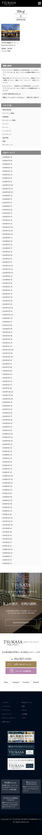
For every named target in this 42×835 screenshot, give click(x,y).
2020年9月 (6, 402)
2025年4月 (6, 213)
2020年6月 (6, 413)
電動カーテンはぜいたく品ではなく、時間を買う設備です (21, 97)
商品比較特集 (7, 110)
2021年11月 (6, 353)
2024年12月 (7, 227)
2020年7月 (6, 409)
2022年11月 (6, 311)
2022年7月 (6, 325)
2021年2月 (6, 385)
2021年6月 (6, 371)
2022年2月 (6, 343)
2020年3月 (6, 423)
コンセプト (5, 702)
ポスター (24, 710)
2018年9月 (6, 486)
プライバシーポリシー (8, 718)
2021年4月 (6, 378)
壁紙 (4, 141)
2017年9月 (6, 528)
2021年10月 (6, 357)
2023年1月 (6, 304)
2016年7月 (6, 560)
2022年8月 (6, 322)
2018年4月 (6, 504)
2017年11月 (6, 521)
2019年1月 (6, 472)
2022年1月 (6, 346)
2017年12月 (6, 518)
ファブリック (7, 134)
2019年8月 (6, 448)
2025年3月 (6, 216)
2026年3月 (6, 174)
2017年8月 (6, 532)
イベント (5, 127)
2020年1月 (6, 430)
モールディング (8, 145)
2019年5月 (6, 458)
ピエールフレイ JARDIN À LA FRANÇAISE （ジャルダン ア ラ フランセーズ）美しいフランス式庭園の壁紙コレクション (21, 72)
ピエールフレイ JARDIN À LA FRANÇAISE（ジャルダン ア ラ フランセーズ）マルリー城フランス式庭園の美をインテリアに (21, 88)
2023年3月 (6, 297)
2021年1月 (6, 388)
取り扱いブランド (27, 702)
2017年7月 (6, 535)
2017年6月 (6, 539)
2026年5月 (6, 167)
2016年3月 (6, 563)
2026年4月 (6, 171)
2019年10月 (6, 441)
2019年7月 (6, 451)
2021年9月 (6, 360)
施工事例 (10, 48)
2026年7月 (6, 160)
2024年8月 (6, 241)
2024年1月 (6, 262)
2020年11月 (6, 395)
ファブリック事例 (6, 51)
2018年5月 (6, 500)
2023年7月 (6, 283)
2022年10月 (7, 315)
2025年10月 (7, 192)
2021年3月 (6, 381)
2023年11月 (6, 269)
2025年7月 (6, 202)
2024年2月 (6, 259)
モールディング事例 (9, 120)
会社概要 (24, 714)
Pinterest (36, 682)
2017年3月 (6, 546)
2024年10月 (7, 234)
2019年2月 (6, 469)
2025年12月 (7, 185)
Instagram (16, 682)
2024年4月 (6, 255)
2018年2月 (6, 511)
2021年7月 (6, 367)
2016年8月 (6, 556)
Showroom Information (21, 622)
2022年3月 (6, 339)
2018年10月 (6, 483)
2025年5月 (6, 210)
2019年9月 (6, 444)
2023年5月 (6, 290)
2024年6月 (6, 248)
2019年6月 (6, 455)
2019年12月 (6, 434)
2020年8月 (6, 406)
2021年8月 (6, 364)
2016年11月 (6, 549)
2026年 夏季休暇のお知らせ (12, 94)
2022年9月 (6, 318)
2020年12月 (7, 392)
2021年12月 (6, 350)
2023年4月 (6, 294)
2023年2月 (6, 301)
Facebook (26, 682)
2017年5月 (6, 542)
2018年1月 (6, 514)
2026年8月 (6, 157)
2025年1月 (6, 224)
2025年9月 (6, 195)
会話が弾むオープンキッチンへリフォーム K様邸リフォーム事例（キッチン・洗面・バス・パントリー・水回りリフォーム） (21, 80)
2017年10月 (6, 525)
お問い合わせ (6, 722)
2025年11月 (6, 188)
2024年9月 (6, 237)
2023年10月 (7, 273)
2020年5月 (6, 416)
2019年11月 (6, 437)
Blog (6, 682)
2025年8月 (6, 199)
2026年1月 (6, 181)
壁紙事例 (4, 48)
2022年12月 (7, 308)
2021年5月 (6, 374)
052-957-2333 (15, 613)
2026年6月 (6, 164)
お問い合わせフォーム (22, 664)
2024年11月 (6, 230)
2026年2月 (6, 178)
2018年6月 (6, 497)
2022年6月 (6, 329)
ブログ (24, 718)
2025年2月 (6, 220)
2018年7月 (6, 493)
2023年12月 (7, 265)
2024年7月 (6, 244)
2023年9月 (6, 276)
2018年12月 (6, 476)
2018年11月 (6, 479)
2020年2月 (6, 427)
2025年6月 (6, 206)
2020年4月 (6, 420)
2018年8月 (6, 490)
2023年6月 (6, 287)
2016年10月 (6, 553)
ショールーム (7, 131)
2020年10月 (7, 399)
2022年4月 (6, 336)
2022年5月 (6, 332)
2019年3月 (6, 465)
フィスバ (5, 124)
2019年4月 (6, 462)
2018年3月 (6, 507)
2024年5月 (6, 251)
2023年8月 (6, 279)
